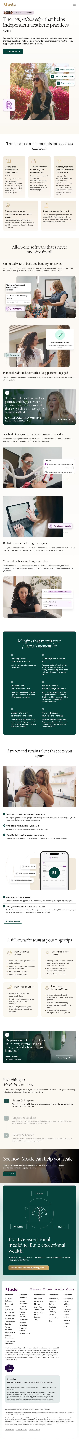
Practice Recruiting (23, 1324)
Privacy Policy (29, 1387)
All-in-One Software (8, 1300)
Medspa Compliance (9, 1337)
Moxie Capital (25, 1334)
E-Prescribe (9, 1319)
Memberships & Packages (10, 1342)
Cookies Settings (34, 1430)
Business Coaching (23, 1308)
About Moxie (68, 1299)
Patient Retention (8, 1328)
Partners (67, 1323)
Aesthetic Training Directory (52, 1309)
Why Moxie (38, 1299)
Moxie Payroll (10, 1332)
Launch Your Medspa (38, 1303)
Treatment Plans (9, 1305)
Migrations (24, 1320)
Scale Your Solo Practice (39, 1308)
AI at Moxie (9, 1309)
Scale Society (54, 1299)
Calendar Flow (10, 1316)
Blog (50, 1321)
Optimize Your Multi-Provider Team (39, 1316)
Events (51, 1315)
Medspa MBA (53, 1318)
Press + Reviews (66, 1316)
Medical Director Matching (23, 1314)
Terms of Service (21, 1430)
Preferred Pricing (23, 1329)
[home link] (9, 4)
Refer (66, 1326)
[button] (74, 4)
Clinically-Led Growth (10, 1323)
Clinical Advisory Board (67, 1304)
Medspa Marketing (23, 1302)
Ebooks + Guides (52, 1303)
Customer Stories (67, 1310)
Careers (67, 1320)
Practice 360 (9, 1312)
